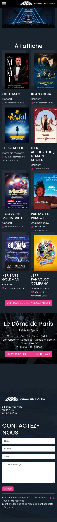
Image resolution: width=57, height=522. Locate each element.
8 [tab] (37, 25)
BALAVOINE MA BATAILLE (12, 216)
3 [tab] (14, 25)
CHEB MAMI (11, 94)
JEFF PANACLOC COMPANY (40, 279)
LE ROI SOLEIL (12, 148)
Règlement (10, 507)
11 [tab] (51, 25)
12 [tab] (17, 29)
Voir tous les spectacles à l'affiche (28, 303)
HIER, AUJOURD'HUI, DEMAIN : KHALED (42, 154)
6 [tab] (28, 25)
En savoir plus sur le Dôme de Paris (28, 354)
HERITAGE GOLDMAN (10, 277)
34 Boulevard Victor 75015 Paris (12, 408)
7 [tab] (33, 25)
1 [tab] (5, 25)
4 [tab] (19, 25)
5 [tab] (24, 25)
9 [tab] (42, 25)
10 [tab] (46, 25)
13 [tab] (21, 29)
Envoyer (8, 488)
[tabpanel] (28, 18)
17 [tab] (39, 29)
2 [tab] (10, 25)
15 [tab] (30, 29)
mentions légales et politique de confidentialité (27, 503)
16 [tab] (35, 29)
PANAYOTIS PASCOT (40, 216)
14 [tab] (26, 29)
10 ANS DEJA (41, 94)
